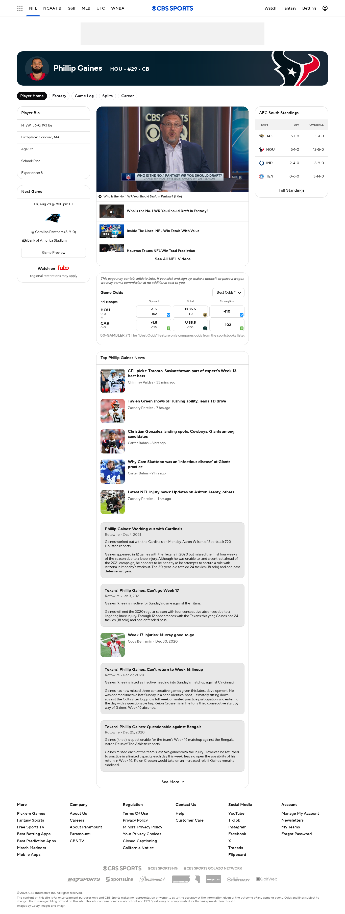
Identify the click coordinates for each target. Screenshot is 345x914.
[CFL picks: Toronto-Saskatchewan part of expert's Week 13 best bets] (113, 381)
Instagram (237, 827)
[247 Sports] (83, 878)
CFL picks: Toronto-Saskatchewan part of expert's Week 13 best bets (182, 373)
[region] (172, 149)
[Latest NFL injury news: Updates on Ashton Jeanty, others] (113, 502)
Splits (107, 95)
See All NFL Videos (172, 259)
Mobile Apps (28, 854)
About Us (78, 813)
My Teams (290, 827)
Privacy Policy (135, 820)
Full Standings (291, 190)
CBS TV (77, 841)
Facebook (237, 833)
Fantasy (59, 95)
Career (127, 95)
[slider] (172, 177)
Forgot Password (296, 833)
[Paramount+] (152, 878)
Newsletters (292, 820)
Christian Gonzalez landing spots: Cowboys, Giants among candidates (181, 434)
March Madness (31, 847)
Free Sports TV (30, 827)
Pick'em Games (31, 813)
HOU (270, 149)
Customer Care (190, 820)
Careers (77, 820)
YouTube (236, 813)
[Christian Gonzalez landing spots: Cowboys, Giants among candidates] (113, 441)
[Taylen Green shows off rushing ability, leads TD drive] (113, 411)
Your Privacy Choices (142, 833)
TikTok (234, 820)
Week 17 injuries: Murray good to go (161, 635)
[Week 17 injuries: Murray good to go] (113, 645)
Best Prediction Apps (36, 841)
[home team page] (53, 218)
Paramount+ (81, 833)
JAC (269, 136)
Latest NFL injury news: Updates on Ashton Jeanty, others (181, 492)
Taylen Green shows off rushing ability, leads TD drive (177, 401)
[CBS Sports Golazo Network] (213, 867)
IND (269, 163)
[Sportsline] (119, 878)
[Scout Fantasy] (238, 879)
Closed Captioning (140, 841)
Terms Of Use (135, 813)
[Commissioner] (186, 877)
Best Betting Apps (34, 833)
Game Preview (53, 252)
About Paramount (86, 827)
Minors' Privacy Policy (142, 827)
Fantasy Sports (30, 820)
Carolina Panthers (49, 232)
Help (180, 813)
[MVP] (213, 877)
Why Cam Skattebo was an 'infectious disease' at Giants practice (179, 464)
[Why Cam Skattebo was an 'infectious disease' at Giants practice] (113, 472)
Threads (235, 847)
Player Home (32, 95)
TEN (269, 176)
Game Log (84, 95)
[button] (20, 8)
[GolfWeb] (267, 879)
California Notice (138, 847)
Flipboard (237, 854)
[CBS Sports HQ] (163, 867)
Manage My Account (300, 813)
